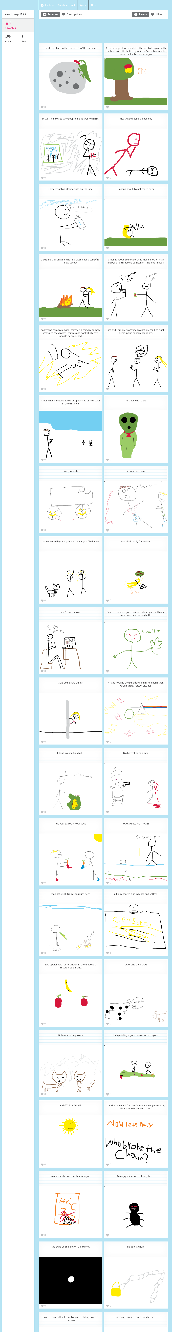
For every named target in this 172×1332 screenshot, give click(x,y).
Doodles (53, 14)
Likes (159, 14)
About (94, 5)
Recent (143, 14)
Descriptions (74, 14)
